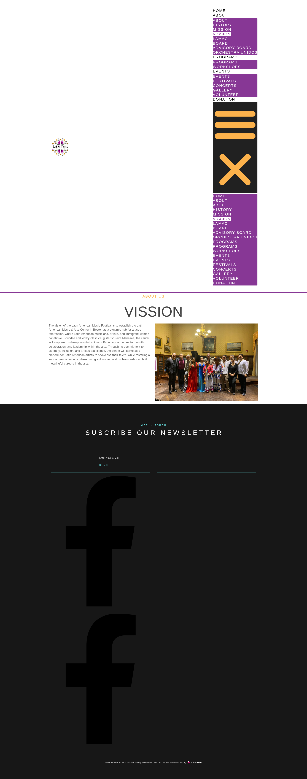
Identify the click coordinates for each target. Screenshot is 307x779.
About (220, 15)
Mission (222, 29)
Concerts (225, 85)
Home (219, 11)
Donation (224, 99)
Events (221, 71)
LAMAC (220, 39)
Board (220, 43)
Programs (225, 57)
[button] (235, 147)
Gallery (223, 90)
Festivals (224, 81)
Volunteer (226, 95)
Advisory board (232, 48)
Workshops (227, 67)
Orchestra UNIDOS (235, 52)
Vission (222, 34)
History (222, 25)
